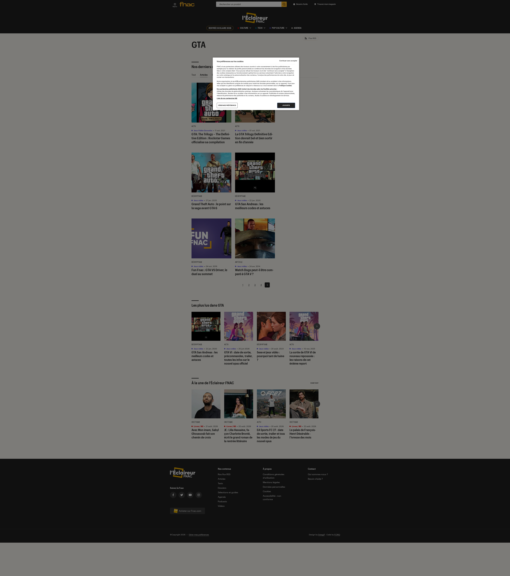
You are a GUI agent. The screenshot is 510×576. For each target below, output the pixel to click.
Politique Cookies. (285, 86)
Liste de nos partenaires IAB (227, 98)
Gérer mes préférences (227, 105)
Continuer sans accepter (288, 61)
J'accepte (286, 105)
